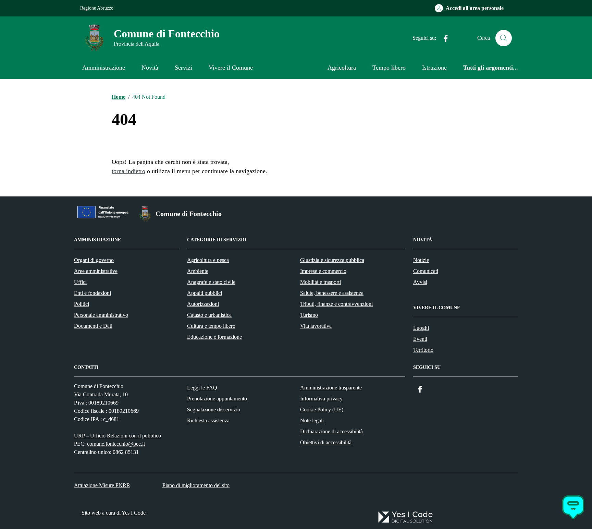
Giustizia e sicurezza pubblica (332, 260)
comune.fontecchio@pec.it (116, 444)
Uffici (80, 282)
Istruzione (434, 67)
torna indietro (128, 171)
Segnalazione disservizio (213, 409)
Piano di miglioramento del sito (196, 485)
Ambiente (197, 271)
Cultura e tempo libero (211, 326)
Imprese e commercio (323, 271)
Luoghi (421, 328)
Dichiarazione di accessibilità (331, 431)
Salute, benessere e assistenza (331, 293)
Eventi (420, 339)
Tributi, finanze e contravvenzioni (336, 304)
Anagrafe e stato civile (211, 282)
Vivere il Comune (231, 67)
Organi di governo (94, 260)
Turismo (309, 315)
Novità (149, 67)
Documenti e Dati (93, 326)
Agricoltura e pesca (208, 260)
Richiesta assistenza (208, 420)
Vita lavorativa (316, 326)
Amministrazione (103, 67)
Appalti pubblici (204, 293)
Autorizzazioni (203, 304)
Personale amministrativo (101, 315)
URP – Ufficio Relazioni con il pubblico (117, 435)
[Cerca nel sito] (503, 38)
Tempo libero (389, 67)
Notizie (421, 260)
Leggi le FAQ (202, 387)
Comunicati (425, 271)
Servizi (183, 67)
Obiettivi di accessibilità (326, 442)
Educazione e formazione (214, 337)
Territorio (423, 350)
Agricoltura (342, 67)
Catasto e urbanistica (209, 315)
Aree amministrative (96, 271)
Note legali (312, 420)
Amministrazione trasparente (331, 387)
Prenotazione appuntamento (217, 398)
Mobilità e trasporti (320, 282)
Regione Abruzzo (96, 8)
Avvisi (420, 282)
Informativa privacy (321, 398)
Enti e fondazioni (92, 293)
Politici (81, 304)
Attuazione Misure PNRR (102, 485)
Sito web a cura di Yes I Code (114, 513)
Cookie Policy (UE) (321, 409)
